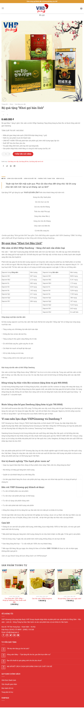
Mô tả (3, 178)
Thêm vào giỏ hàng (23, 154)
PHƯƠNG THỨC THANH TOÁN (46, 178)
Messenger (79, 494)
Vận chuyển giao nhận (9, 684)
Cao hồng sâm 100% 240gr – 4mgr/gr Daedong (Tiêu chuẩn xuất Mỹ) (14, 600)
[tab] (3, 178)
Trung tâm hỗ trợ (7, 692)
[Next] (82, 589)
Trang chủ (5, 104)
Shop (11, 104)
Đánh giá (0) (60, 178)
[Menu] (3, 8)
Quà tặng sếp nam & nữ (36, 161)
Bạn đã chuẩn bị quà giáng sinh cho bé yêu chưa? (24, 660)
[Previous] (1, 589)
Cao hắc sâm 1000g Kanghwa (42, 598)
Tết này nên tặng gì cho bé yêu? (18, 648)
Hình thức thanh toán (9, 680)
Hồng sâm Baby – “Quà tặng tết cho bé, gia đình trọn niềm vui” (29, 654)
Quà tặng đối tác (24, 161)
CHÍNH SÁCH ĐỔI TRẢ (30, 178)
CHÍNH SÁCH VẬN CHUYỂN (14, 178)
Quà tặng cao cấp (20, 104)
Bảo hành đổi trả (7, 688)
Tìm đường (79, 481)
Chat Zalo (79, 487)
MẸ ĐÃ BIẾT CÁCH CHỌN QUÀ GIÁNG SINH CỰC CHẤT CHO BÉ (29, 666)
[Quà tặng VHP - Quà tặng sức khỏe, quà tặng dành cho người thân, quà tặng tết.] (42, 8)
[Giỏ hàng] (81, 8)
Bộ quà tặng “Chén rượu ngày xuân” (69, 598)
